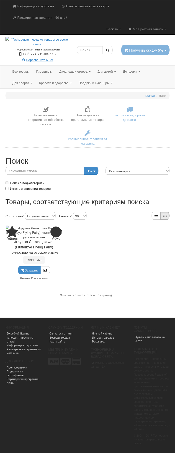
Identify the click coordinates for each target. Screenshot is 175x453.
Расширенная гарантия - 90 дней (41, 17)
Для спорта (21, 82)
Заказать (31, 270)
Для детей (106, 71)
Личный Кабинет (103, 333)
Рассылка (98, 341)
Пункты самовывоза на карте (87, 6)
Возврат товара (59, 337)
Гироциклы (44, 71)
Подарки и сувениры (94, 82)
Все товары (20, 71)
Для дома (130, 71)
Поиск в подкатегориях (27, 182)
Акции (10, 383)
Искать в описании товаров (30, 188)
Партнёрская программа (23, 379)
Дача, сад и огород (73, 71)
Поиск (91, 171)
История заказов (103, 337)
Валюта (112, 28)
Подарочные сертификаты (15, 373)
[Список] (156, 216)
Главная (150, 95)
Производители (17, 367)
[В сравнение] (45, 270)
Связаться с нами (60, 333)
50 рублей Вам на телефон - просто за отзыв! (20, 337)
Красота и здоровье (54, 82)
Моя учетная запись (148, 28)
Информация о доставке (35, 6)
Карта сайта (57, 341)
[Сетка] (165, 216)
